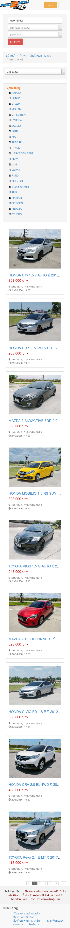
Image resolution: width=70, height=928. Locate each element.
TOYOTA (16, 92)
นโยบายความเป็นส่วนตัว (26, 913)
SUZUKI (16, 125)
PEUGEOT (17, 208)
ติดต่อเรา (34, 924)
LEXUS (15, 148)
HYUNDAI (17, 120)
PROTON (16, 197)
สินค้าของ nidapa (40, 55)
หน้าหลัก (11, 55)
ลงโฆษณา (18, 924)
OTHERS (16, 214)
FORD (14, 175)
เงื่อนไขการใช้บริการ (24, 917)
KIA (13, 137)
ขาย (50, 5)
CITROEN (17, 203)
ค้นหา (17, 42)
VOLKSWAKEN (20, 186)
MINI (14, 164)
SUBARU (16, 142)
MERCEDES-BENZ (22, 153)
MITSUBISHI (18, 114)
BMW (14, 159)
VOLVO (15, 170)
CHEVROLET (19, 181)
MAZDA (15, 103)
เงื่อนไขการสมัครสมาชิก (26, 920)
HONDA (15, 98)
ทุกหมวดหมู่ (13, 88)
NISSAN (16, 109)
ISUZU (15, 131)
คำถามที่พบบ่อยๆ (54, 920)
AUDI (14, 192)
